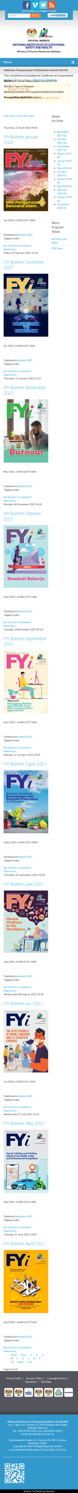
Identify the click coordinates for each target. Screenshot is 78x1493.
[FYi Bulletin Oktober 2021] (26, 556)
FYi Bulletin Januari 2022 (21, 139)
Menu (7, 62)
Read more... (10, 249)
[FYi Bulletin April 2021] (26, 1281)
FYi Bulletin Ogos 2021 (25, 764)
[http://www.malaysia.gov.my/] (8, 1392)
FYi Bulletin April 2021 (24, 1243)
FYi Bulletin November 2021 (25, 390)
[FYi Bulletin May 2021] (26, 1160)
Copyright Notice (57, 1378)
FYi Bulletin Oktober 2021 (22, 516)
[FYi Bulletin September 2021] (26, 681)
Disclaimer (31, 1382)
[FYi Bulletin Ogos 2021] (26, 801)
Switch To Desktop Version (39, 1491)
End (30, 1361)
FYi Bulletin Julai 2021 (24, 884)
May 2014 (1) (64, 186)
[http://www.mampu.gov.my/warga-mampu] (68, 1392)
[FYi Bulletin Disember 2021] (26, 304)
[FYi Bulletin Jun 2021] (26, 1040)
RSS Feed (57, 248)
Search (35, 15)
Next (21, 1361)
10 (12, 1361)
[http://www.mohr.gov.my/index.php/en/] (38, 1392)
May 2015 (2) (64, 168)
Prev (23, 1354)
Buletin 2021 (25, 360)
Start (14, 1354)
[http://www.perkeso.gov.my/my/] (58, 1392)
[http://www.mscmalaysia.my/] (28, 1392)
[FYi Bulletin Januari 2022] (26, 179)
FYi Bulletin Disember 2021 (24, 264)
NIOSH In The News (45, 79)
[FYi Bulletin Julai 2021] (26, 921)
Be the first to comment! (18, 245)
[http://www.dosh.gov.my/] (48, 1392)
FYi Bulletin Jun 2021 (23, 1003)
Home (7, 79)
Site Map (46, 1382)
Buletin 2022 (25, 234)
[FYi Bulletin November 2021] (26, 430)
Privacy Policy (14, 1378)
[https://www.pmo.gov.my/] (18, 1392)
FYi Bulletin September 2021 (25, 641)
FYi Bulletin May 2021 (24, 1123)
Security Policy (34, 1378)
